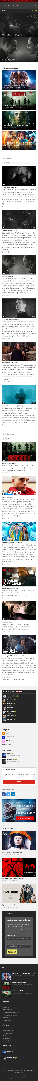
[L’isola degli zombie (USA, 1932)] (19, 308)
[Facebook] (4, 794)
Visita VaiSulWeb (8, 1041)
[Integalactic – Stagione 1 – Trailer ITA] (19, 531)
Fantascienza (11, 759)
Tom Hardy (10, 707)
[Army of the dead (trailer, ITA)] (19, 576)
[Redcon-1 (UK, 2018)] (19, 100)
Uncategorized (6, 744)
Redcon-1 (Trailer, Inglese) (9, 463)
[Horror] (4, 755)
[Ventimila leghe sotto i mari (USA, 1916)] (19, 394)
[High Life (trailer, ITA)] (19, 485)
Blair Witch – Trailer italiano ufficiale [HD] (13, 878)
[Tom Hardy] (4, 708)
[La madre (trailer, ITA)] (19, 610)
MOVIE (8, 733)
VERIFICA (19, 782)
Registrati (12, 952)
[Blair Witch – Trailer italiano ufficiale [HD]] (19, 867)
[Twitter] (8, 794)
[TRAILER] (3, 741)
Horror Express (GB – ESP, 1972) (10, 362)
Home (7, 1076)
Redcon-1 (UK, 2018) (17, 991)
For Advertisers (7, 1033)
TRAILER (8, 740)
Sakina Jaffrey (10, 715)
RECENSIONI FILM (9, 1015)
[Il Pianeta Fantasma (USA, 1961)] (19, 219)
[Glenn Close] (4, 700)
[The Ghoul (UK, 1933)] (19, 264)
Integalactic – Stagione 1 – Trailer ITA (12, 542)
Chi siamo (15, 1076)
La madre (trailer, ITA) (7, 622)
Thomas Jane (10, 711)
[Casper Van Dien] (4, 696)
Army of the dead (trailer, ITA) (10, 588)
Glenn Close (10, 700)
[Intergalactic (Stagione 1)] (19, 140)
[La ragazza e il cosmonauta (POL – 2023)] (19, 80)
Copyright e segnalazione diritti (16, 1078)
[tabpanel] (19, 38)
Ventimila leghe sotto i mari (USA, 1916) (12, 406)
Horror (9, 753)
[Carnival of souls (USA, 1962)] (19, 176)
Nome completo (11, 935)
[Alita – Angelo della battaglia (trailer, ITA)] (19, 644)
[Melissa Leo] (4, 704)
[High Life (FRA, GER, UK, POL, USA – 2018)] (19, 120)
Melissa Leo (10, 703)
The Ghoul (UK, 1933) (7, 276)
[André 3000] (4, 720)
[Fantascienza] (4, 761)
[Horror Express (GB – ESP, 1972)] (19, 351)
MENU (4, 10)
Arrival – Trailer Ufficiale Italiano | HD (12, 852)
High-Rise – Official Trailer (9, 905)
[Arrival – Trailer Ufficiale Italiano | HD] (19, 840)
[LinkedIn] (13, 794)
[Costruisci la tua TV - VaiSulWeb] (19, 821)
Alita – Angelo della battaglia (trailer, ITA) (13, 656)
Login (35, 10)
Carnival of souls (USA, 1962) (9, 187)
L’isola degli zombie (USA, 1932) (10, 319)
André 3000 (10, 719)
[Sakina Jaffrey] (4, 716)
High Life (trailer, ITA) (7, 497)
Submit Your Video (8, 1030)
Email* (8, 943)
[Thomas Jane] (4, 712)
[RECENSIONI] (3, 737)
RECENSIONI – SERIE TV (11, 1012)
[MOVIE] (3, 733)
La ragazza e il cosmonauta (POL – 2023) (23, 973)
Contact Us (6, 1035)
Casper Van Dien (11, 696)
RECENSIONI (9, 737)
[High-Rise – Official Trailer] (19, 893)
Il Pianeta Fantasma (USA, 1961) (10, 230)
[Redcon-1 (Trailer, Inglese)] (19, 451)
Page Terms (6, 1038)
